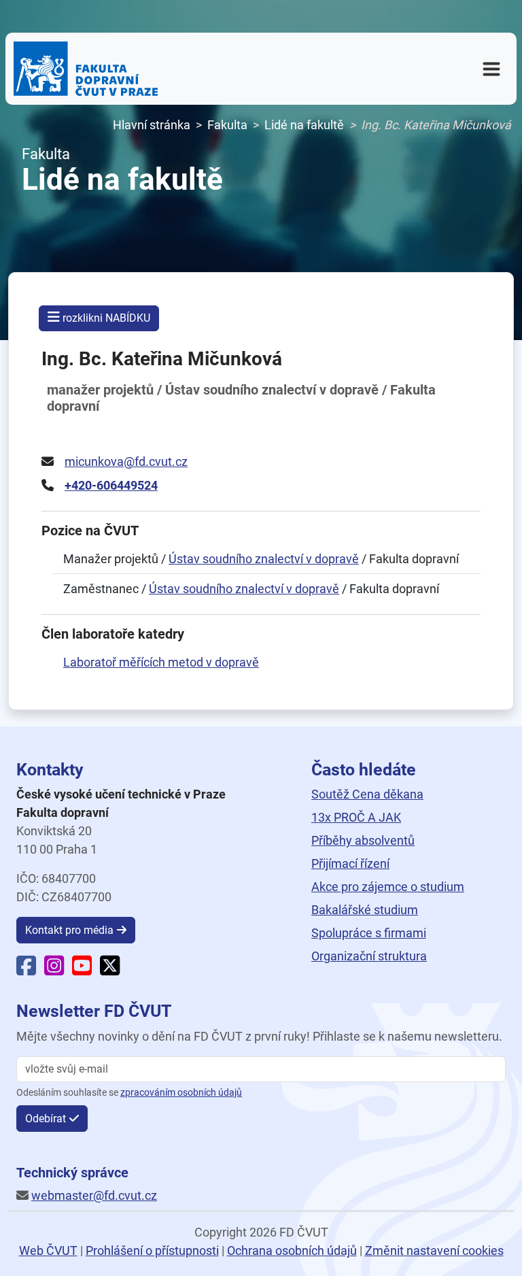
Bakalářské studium (364, 910)
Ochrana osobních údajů (292, 1250)
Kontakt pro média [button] (69, 930)
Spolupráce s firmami (368, 933)
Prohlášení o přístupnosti (152, 1250)
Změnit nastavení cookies (434, 1250)
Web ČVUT (48, 1250)
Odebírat (45, 1118)
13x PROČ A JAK (356, 817)
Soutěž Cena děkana (367, 794)
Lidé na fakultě (304, 125)
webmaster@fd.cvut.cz (94, 1195)
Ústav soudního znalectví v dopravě (264, 559)
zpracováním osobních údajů (181, 1092)
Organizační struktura (369, 956)
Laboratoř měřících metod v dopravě (161, 662)
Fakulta (227, 125)
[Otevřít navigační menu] (491, 69)
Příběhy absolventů (363, 840)
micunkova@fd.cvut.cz (126, 461)
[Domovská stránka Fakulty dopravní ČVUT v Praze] (86, 68)
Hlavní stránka (151, 125)
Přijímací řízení (350, 863)
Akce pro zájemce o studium (387, 886)
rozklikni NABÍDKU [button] (105, 318)
